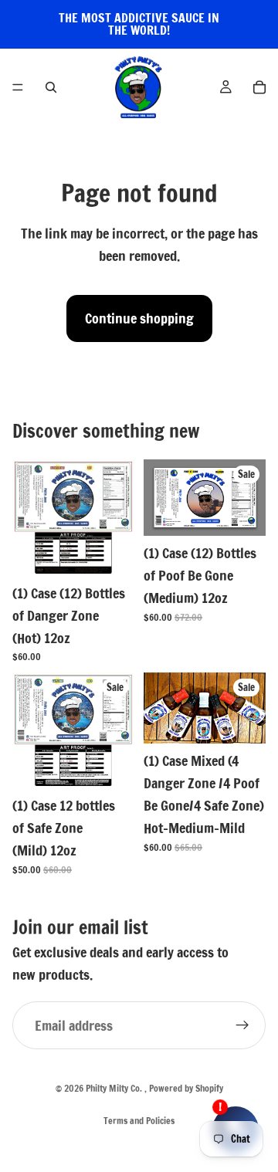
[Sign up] (242, 1025)
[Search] (51, 87)
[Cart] (259, 87)
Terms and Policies (139, 1120)
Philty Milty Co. (115, 1088)
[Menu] (18, 87)
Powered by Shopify (186, 1088)
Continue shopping (139, 318)
